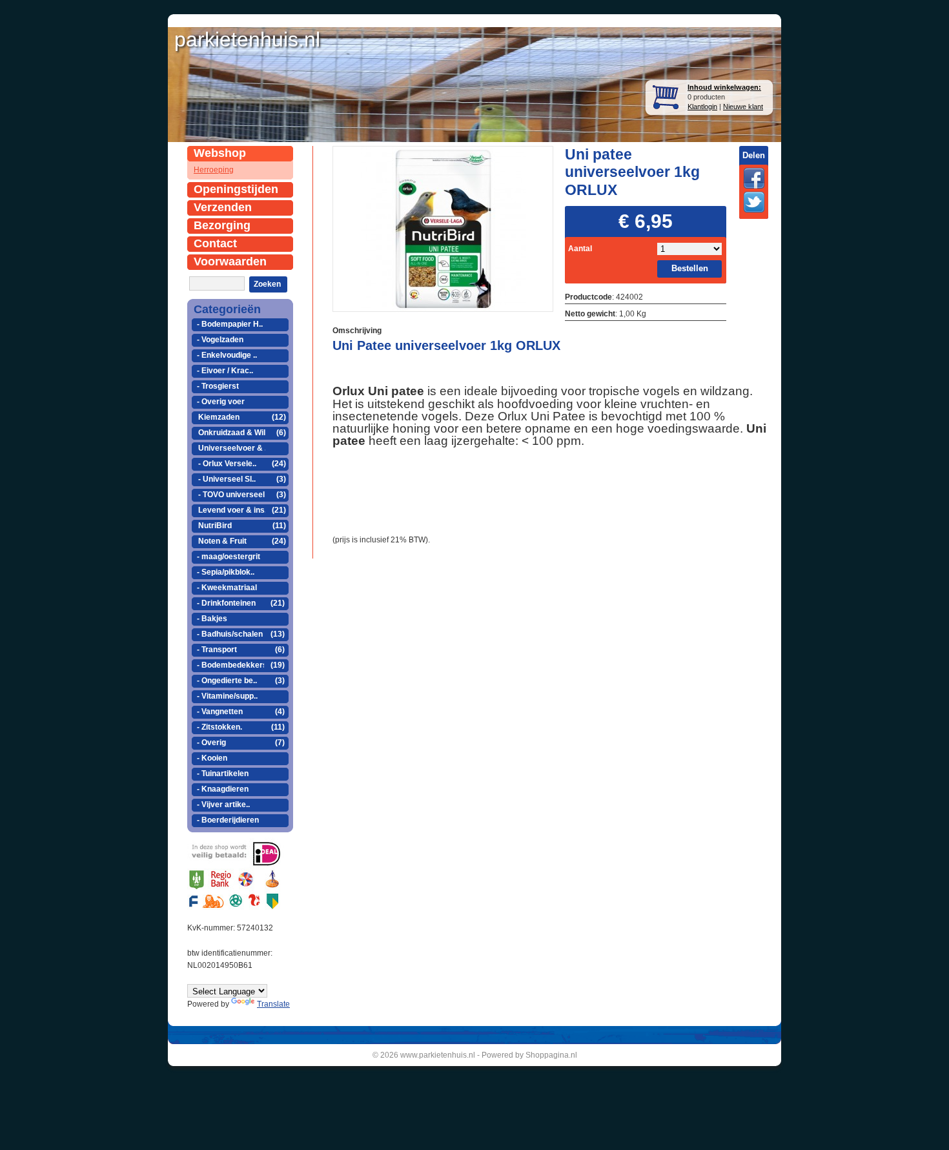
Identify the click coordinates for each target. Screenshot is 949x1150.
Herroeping (214, 169)
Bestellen (689, 268)
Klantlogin (702, 106)
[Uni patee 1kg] (443, 227)
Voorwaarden (230, 261)
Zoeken (267, 284)
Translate (273, 1004)
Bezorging (222, 225)
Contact (215, 243)
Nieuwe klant (743, 106)
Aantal (580, 248)
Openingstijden (236, 189)
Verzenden (223, 207)
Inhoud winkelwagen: (724, 87)
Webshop (220, 153)
